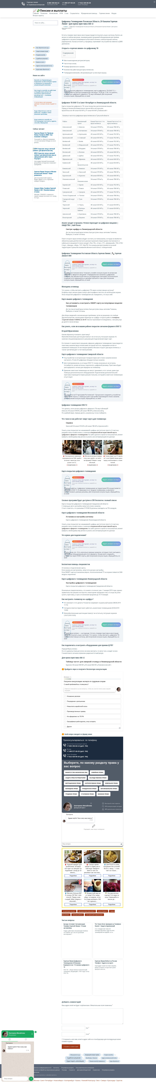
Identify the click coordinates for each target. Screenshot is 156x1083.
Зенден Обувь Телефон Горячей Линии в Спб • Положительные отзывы (45, 190)
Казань (77, 1080)
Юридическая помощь (89, 13)
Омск (98, 1080)
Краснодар (111, 1080)
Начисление (53, 13)
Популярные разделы (67, 1067)
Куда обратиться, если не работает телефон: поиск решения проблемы (42, 112)
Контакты (56, 1067)
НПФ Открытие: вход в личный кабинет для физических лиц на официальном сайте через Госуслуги (45, 156)
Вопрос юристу (38, 15)
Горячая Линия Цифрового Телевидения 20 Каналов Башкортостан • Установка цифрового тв (76, 964)
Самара (103, 1080)
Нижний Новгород (88, 1080)
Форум (113, 13)
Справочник (96, 1070)
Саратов (119, 1080)
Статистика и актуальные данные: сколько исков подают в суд (45, 103)
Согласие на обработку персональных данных (46, 1070)
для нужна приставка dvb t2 (87, 911)
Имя (87, 1028)
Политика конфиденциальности (42, 1067)
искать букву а (102, 911)
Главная (36, 13)
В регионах (36, 1072)
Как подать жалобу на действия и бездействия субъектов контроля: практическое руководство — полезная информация (45, 94)
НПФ (61, 13)
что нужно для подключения (94, 914)
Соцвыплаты (74, 13)
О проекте (72, 1070)
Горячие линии (104, 13)
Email (88, 1034)
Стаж (66, 13)
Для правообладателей (84, 1070)
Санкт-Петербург (46, 1080)
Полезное (43, 13)
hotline (66, 26)
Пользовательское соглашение (85, 1067)
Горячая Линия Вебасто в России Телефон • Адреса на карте (106, 962)
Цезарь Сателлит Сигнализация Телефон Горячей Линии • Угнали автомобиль (75, 926)
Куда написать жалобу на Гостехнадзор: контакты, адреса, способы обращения (45, 121)
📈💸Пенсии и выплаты (50, 10)
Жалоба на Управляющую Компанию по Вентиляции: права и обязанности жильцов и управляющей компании (45, 82)
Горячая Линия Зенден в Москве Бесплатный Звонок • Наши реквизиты (45, 173)
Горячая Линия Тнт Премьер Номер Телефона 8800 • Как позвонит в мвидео (43, 135)
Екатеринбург (69, 1080)
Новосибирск (58, 1080)
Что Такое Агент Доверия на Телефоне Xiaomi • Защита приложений (108, 925)
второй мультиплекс (69, 911)
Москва (36, 1080)
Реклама (64, 1070)
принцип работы (78, 914)
